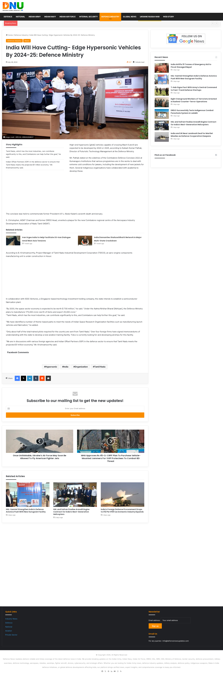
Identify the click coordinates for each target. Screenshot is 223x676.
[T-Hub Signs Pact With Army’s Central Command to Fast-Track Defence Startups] (162, 91)
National (20, 17)
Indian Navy (50, 17)
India (65, 366)
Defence (8, 17)
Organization (81, 366)
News (27, 41)
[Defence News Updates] (13, 6)
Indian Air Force (67, 17)
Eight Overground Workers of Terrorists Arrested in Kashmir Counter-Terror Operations (194, 100)
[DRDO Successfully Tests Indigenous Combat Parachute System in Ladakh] (162, 114)
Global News (129, 17)
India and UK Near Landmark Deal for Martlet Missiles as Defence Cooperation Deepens (192, 134)
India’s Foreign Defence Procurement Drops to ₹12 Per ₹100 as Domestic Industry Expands (122, 510)
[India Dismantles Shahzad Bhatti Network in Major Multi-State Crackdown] (85, 240)
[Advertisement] (75, 194)
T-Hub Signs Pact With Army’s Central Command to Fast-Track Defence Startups (194, 88)
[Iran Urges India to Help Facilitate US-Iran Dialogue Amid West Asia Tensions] (13, 240)
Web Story (168, 17)
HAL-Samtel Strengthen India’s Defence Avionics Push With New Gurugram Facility (52, 23)
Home (10, 35)
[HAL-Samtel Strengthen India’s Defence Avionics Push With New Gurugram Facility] (27, 494)
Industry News (11, 619)
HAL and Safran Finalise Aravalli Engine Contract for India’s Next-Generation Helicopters (71, 512)
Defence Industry (110, 17)
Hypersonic (51, 366)
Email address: (155, 620)
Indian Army (35, 17)
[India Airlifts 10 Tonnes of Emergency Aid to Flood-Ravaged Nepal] (162, 68)
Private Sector (11, 635)
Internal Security (88, 17)
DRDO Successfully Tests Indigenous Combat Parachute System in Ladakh (192, 111)
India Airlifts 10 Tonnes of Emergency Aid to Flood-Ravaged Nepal (191, 65)
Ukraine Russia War (150, 17)
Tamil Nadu (99, 366)
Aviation (8, 631)
